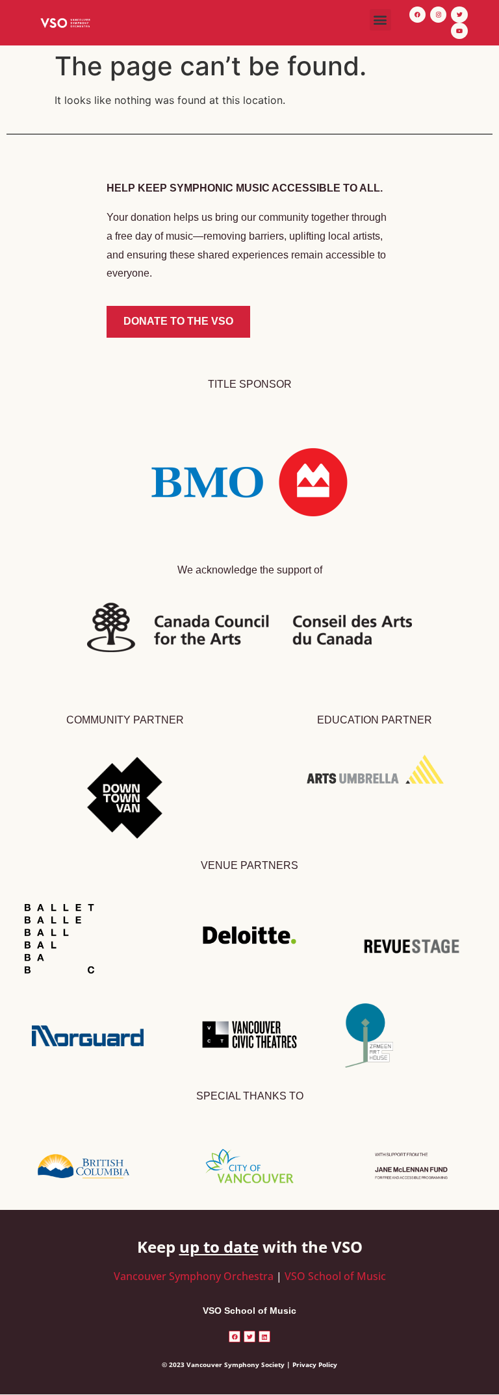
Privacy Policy (314, 1364)
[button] (380, 20)
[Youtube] (459, 31)
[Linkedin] (264, 1336)
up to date (219, 1246)
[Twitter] (459, 14)
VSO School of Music (335, 1276)
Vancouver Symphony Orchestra (194, 1276)
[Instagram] (438, 14)
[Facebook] (417, 14)
